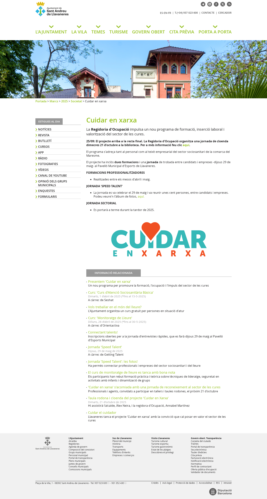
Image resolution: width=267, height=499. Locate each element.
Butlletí (44, 141)
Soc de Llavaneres (122, 438)
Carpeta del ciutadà (201, 441)
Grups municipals (77, 452)
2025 (64, 101)
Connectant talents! (103, 332)
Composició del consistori (81, 449)
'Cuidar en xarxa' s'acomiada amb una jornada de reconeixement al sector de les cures (154, 387)
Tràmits (195, 443)
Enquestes (46, 191)
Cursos (44, 147)
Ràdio (42, 158)
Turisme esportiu (159, 443)
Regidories (74, 443)
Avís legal (167, 482)
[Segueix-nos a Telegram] (202, 4)
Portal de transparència (80, 457)
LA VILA (79, 32)
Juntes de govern (77, 463)
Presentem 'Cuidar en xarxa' (109, 281)
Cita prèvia (196, 455)
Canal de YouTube (52, 176)
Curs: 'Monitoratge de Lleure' (110, 318)
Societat (76, 101)
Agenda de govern (78, 446)
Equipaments (119, 449)
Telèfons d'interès (121, 452)
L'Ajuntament (76, 438)
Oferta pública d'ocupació (204, 469)
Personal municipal (78, 455)
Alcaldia (73, 441)
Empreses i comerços (123, 455)
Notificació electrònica (202, 460)
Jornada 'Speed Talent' (105, 347)
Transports (117, 446)
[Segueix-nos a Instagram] (208, 4)
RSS (218, 482)
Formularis (47, 197)
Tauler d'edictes (199, 452)
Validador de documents (203, 472)
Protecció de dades (185, 482)
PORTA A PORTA (215, 32)
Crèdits (155, 482)
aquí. (141, 196)
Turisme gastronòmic (162, 446)
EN (165, 13)
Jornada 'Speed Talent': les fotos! (113, 361)
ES (161, 13)
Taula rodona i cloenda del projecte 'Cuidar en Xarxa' (128, 398)
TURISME (118, 32)
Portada (40, 101)
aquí (186, 145)
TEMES (98, 32)
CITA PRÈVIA (181, 32)
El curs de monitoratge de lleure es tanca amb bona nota (131, 372)
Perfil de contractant (201, 466)
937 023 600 (101, 483)
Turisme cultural (159, 441)
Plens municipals (77, 460)
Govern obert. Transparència (206, 438)
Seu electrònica (199, 449)
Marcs (54, 101)
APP (41, 152)
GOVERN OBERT (148, 32)
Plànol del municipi (121, 441)
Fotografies (48, 164)
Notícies (44, 129)
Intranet (228, 482)
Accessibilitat (205, 482)
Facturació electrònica (202, 457)
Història (116, 443)
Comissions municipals (80, 469)
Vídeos (43, 170)
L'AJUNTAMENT (51, 32)
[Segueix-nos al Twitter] (222, 4)
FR (169, 13)
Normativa (196, 463)
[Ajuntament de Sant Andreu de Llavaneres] (47, 449)
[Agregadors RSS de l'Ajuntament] (228, 4)
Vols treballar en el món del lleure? (114, 307)
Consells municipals (79, 466)
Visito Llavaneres (160, 438)
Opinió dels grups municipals (52, 183)
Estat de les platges (161, 449)
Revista (43, 135)
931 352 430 (118, 483)
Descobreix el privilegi (162, 452)
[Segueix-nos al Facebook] (215, 4)
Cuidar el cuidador (102, 412)
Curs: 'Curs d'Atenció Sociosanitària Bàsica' (120, 292)
